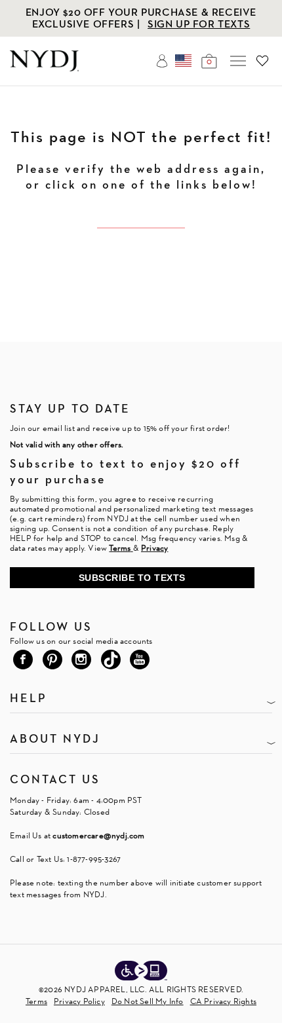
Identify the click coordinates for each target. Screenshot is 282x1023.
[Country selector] (183, 60)
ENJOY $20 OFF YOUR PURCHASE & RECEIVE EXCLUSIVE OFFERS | (141, 18)
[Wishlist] (262, 61)
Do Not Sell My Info (147, 1001)
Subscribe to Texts (132, 577)
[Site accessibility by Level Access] (141, 972)
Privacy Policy (79, 1001)
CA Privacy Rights (223, 1001)
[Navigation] (238, 61)
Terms (36, 1001)
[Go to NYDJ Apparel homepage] (44, 68)
